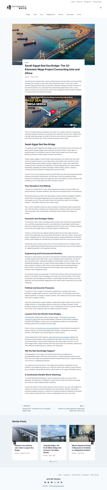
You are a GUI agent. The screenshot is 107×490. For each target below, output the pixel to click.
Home (73, 2)
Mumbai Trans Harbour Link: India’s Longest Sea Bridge (24, 448)
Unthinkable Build (58, 486)
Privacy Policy (97, 2)
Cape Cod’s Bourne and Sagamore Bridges (62, 337)
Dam (41, 14)
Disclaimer (85, 475)
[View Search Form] (100, 7)
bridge (32, 85)
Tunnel (79, 14)
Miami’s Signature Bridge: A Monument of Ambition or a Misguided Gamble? (81, 448)
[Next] (92, 442)
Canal (35, 14)
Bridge (28, 14)
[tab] (50, 461)
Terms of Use (94, 475)
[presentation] (25, 433)
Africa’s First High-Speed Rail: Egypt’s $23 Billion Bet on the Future (71, 408)
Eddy (27, 77)
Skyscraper (70, 14)
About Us (79, 2)
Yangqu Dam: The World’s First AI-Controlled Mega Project (36, 408)
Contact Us (87, 2)
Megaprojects (51, 14)
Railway (60, 14)
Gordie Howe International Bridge (48, 328)
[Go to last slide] (14, 442)
